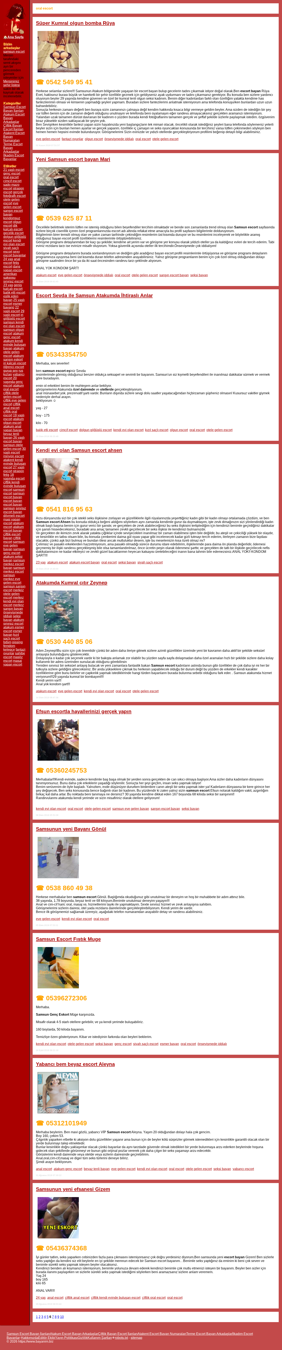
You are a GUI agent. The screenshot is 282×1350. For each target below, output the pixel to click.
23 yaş (41, 562)
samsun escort (14, 51)
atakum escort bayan (84, 562)
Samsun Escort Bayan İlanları (14, 108)
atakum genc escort (68, 1169)
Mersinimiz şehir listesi (11, 83)
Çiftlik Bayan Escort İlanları (13, 127)
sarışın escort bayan (174, 275)
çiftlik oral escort (154, 1297)
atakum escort (46, 275)
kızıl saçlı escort (156, 430)
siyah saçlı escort (150, 562)
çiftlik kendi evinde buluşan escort (115, 1297)
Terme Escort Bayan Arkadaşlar (209, 1334)
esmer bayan (169, 1044)
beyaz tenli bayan (97, 1169)
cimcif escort (68, 430)
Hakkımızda (29, 1337)
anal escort (44, 1169)
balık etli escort (47, 430)
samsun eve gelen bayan (130, 808)
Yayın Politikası (66, 1337)
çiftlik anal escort (77, 1297)
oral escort (143, 139)
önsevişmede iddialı (119, 139)
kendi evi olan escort (128, 430)
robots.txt (121, 1337)
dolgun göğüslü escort (95, 430)
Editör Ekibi (46, 1337)
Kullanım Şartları (100, 1337)
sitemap (136, 1337)
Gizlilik (83, 1337)
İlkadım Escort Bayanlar (13, 157)
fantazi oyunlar (72, 139)
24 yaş (41, 1297)
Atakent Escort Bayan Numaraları (161, 1334)
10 (62, 1317)
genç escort (123, 1044)
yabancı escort (243, 1169)
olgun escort (94, 139)
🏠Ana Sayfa (13, 37)
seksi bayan (199, 275)
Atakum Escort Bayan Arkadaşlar (74, 1334)
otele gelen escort (165, 139)
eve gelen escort (48, 139)
